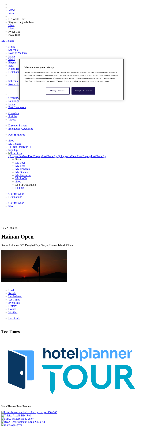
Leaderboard (15, 296)
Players (12, 62)
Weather (12, 312)
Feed (11, 290)
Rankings (13, 100)
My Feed (20, 165)
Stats (11, 65)
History (12, 305)
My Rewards (22, 168)
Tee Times (14, 299)
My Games (21, 172)
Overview (13, 97)
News (11, 56)
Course (12, 309)
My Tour (20, 162)
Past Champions (17, 107)
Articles (12, 116)
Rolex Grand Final (18, 84)
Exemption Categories (20, 128)
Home (11, 46)
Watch (11, 59)
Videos (12, 119)
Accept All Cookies (83, 91)
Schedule (13, 49)
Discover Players (17, 125)
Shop (18, 181)
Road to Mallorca (18, 52)
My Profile (21, 178)
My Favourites (23, 175)
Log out (19, 187)
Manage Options (57, 91)
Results (12, 293)
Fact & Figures (16, 134)
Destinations (15, 71)
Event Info (14, 302)
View (11, 9)
